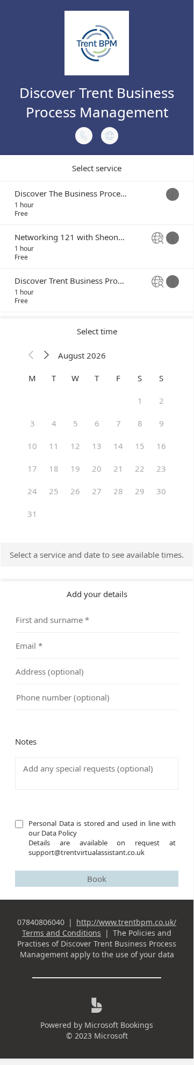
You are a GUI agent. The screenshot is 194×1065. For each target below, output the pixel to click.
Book (96, 878)
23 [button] (161, 468)
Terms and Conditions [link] (61, 933)
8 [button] (140, 423)
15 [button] (140, 445)
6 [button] (97, 423)
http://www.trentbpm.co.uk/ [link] (126, 922)
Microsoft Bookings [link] (118, 1025)
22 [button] (140, 468)
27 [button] (97, 491)
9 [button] (161, 423)
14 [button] (118, 445)
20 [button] (97, 468)
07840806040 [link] (40, 922)
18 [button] (54, 468)
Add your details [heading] (97, 593)
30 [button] (161, 491)
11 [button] (54, 445)
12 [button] (75, 445)
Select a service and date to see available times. (97, 554)
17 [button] (32, 468)
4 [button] (54, 423)
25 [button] (54, 491)
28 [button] (118, 491)
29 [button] (140, 491)
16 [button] (161, 445)
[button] (31, 355)
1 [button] (140, 400)
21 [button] (118, 468)
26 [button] (75, 491)
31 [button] (32, 513)
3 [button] (32, 423)
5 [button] (75, 423)
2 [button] (161, 400)
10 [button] (32, 445)
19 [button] (75, 468)
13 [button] (97, 445)
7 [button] (118, 423)
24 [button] (32, 491)
